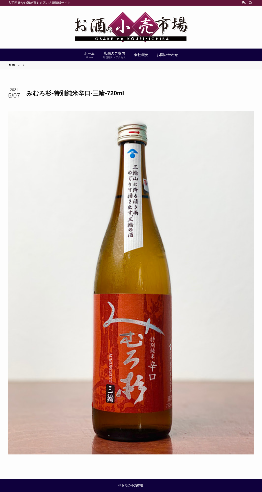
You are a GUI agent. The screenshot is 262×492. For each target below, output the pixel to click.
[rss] (244, 3)
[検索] (250, 3)
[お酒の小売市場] (131, 27)
